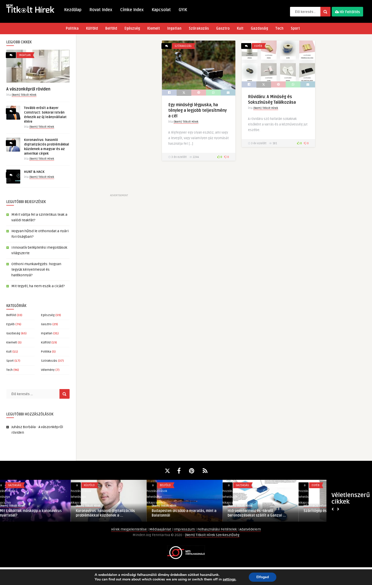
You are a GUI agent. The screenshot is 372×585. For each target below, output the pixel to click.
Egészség (132, 28)
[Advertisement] (119, 117)
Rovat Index (100, 9)
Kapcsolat (161, 9)
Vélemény (48, 370)
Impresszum (185, 529)
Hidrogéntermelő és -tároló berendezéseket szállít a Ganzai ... (186, 513)
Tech (279, 28)
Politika (72, 28)
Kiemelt (153, 28)
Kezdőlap (72, 9)
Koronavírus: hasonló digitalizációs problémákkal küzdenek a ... (34, 513)
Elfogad (262, 577)
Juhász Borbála (23, 427)
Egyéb (10, 324)
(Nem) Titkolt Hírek (24, 95)
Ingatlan (174, 28)
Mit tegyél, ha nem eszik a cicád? (38, 286)
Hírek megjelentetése (129, 529)
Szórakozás (199, 28)
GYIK (183, 9)
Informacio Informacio (248, 505)
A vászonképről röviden (28, 89)
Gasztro (223, 28)
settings (229, 579)
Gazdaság (259, 28)
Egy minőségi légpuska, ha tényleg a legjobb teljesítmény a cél (197, 110)
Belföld (111, 28)
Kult (240, 28)
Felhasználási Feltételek (217, 529)
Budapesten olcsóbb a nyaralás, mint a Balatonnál (113, 513)
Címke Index (132, 9)
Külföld (92, 28)
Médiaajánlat (160, 529)
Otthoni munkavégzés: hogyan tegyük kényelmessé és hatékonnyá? (36, 269)
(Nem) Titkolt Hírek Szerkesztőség (212, 535)
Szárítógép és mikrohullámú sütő (260, 511)
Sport (295, 28)
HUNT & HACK (34, 172)
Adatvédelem (250, 529)
